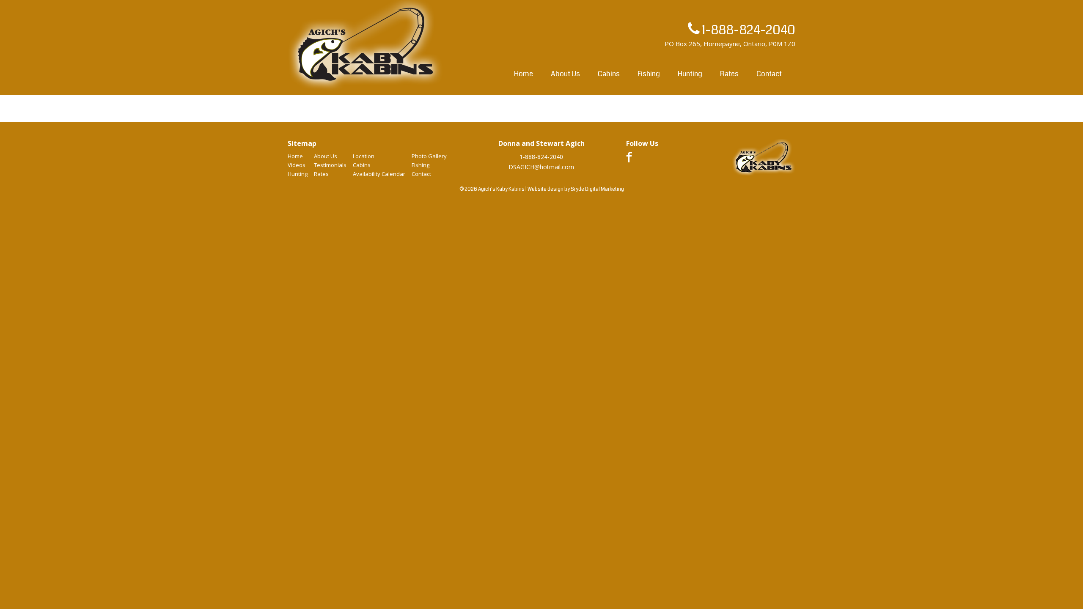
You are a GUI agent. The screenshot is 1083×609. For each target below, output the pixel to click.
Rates (729, 74)
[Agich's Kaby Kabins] (365, 90)
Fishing (649, 74)
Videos (296, 165)
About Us (565, 74)
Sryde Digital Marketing (597, 189)
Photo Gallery (429, 156)
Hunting (690, 74)
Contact (769, 74)
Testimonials (330, 165)
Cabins (609, 74)
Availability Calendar (379, 174)
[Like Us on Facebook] (629, 160)
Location (363, 156)
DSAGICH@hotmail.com (541, 167)
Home (523, 74)
